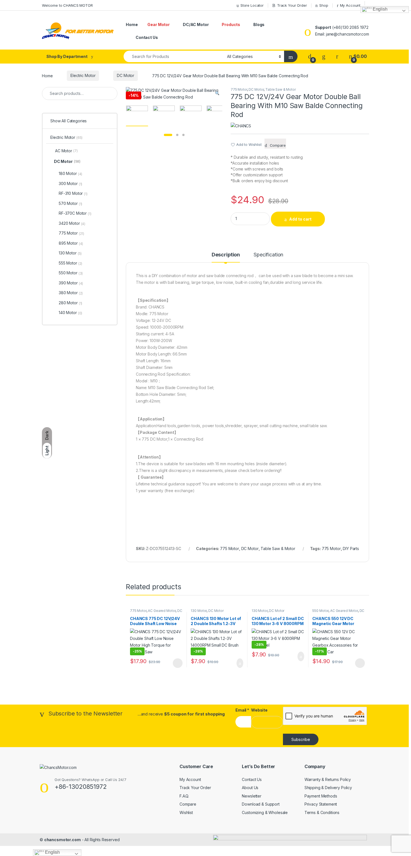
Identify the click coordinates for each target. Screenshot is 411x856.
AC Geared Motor (162, 611)
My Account (190, 779)
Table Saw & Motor (280, 89)
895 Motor (71, 243)
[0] (309, 56)
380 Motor (71, 292)
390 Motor (71, 283)
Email (242, 710)
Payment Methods (320, 796)
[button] (217, 93)
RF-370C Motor (75, 213)
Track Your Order (195, 787)
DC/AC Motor (196, 24)
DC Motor (125, 75)
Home (132, 24)
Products (231, 24)
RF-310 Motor (73, 193)
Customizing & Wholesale (265, 812)
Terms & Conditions (321, 812)
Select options (176, 663)
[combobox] (174, 56)
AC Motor (66, 150)
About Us (250, 787)
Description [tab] (226, 255)
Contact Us (147, 37)
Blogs (258, 24)
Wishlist (186, 812)
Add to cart (300, 219)
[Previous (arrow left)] (10, 423)
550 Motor (320, 611)
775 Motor (239, 89)
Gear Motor (158, 24)
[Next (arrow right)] (401, 423)
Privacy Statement (320, 804)
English (380, 9)
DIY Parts (351, 548)
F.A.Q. (184, 796)
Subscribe (300, 739)
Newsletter (251, 796)
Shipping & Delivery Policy (328, 787)
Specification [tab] (268, 255)
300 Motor (70, 183)
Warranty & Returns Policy (327, 779)
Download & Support (260, 804)
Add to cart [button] (239, 663)
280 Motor (70, 302)
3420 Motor (72, 223)
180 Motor (70, 173)
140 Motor (70, 312)
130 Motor (199, 611)
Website (259, 710)
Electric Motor (82, 75)
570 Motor (70, 203)
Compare (187, 804)
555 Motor (70, 263)
